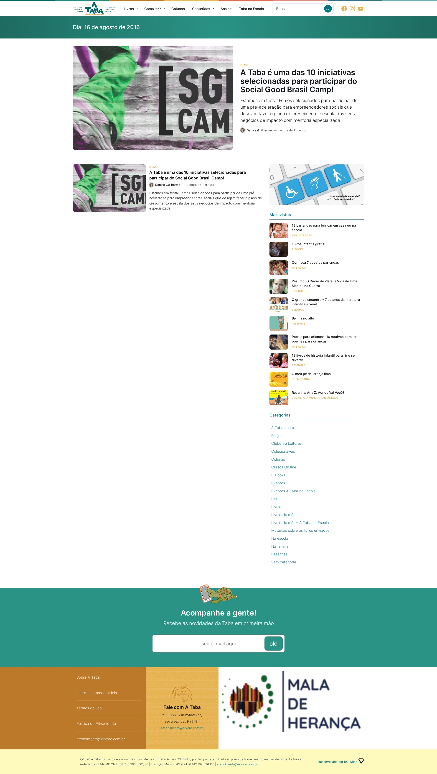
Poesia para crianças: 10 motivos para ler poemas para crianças (324, 339)
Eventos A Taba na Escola (293, 491)
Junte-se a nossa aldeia (96, 692)
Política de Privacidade (96, 723)
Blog (244, 65)
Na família (299, 267)
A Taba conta (282, 427)
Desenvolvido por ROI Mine (337, 762)
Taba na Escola (251, 9)
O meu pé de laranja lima (311, 374)
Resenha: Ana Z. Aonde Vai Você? (318, 392)
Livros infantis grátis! (308, 244)
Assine (226, 9)
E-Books (297, 249)
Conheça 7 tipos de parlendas (315, 262)
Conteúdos (201, 9)
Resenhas (298, 291)
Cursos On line (283, 467)
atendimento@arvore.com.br (100, 739)
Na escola (279, 538)
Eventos (298, 309)
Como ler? (152, 9)
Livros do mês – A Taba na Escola (300, 522)
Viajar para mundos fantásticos (315, 397)
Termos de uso (89, 708)
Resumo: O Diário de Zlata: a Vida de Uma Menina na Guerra (324, 283)
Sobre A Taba (88, 677)
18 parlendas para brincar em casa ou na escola (324, 227)
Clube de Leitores (286, 443)
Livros (129, 9)
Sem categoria (302, 235)
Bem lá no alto (303, 318)
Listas (276, 498)
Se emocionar (301, 379)
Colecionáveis (283, 451)
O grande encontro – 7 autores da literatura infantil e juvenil (326, 302)
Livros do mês (283, 514)
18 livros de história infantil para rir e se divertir (323, 357)
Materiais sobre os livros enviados (300, 530)
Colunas (178, 9)
